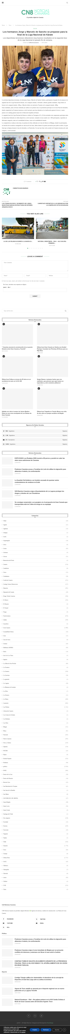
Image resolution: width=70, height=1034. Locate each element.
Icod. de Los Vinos (35, 655)
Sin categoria (35, 818)
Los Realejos (35, 719)
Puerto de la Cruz (35, 774)
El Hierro (35, 600)
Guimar (35, 643)
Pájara (35, 754)
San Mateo (35, 794)
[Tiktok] (41, 1015)
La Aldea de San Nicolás (35, 663)
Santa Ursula (35, 810)
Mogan (35, 727)
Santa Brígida (35, 802)
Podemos (35, 762)
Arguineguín (35, 540)
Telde (35, 841)
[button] (4, 233)
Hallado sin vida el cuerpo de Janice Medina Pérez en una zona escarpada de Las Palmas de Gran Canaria (16, 413)
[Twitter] (35, 1015)
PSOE (35, 770)
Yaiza (35, 889)
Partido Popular (35, 758)
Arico (35, 544)
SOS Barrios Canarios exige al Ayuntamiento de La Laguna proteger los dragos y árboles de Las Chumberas (39, 492)
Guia (35, 635)
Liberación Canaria (35, 711)
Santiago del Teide (35, 814)
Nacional (35, 734)
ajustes (23, 1032)
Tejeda (35, 838)
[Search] (67, 2)
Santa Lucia (35, 806)
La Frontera (35, 667)
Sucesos (35, 826)
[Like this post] (37, 181)
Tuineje (35, 853)
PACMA (35, 750)
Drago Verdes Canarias (35, 596)
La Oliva (35, 691)
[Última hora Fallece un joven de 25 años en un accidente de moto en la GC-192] (17, 366)
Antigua (35, 532)
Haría (35, 651)
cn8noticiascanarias (34, 42)
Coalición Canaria (35, 580)
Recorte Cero (35, 782)
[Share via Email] (44, 181)
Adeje (35, 520)
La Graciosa (35, 675)
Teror (10, 25)
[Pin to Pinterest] (42, 181)
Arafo (35, 536)
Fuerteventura (35, 616)
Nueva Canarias (35, 738)
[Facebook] (28, 1015)
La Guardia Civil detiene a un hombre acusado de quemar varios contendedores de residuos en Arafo (37, 481)
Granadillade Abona (35, 631)
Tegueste (35, 834)
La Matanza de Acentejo (35, 687)
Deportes (35, 588)
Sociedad (35, 822)
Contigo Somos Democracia (35, 584)
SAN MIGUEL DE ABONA (35, 798)
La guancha (35, 679)
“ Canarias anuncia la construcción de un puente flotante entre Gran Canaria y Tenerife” (17, 348)
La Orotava (35, 695)
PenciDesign (50, 1023)
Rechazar (46, 1030)
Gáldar (35, 620)
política (35, 766)
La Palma (35, 699)
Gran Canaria (35, 627)
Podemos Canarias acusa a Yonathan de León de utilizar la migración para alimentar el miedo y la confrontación (40, 470)
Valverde (35, 873)
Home (3, 25)
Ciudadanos (35, 576)
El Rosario (35, 604)
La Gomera (35, 671)
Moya (35, 731)
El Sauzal (35, 608)
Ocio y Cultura (35, 742)
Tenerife (35, 845)
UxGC (35, 861)
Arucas (35, 556)
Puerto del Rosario (35, 778)
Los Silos (35, 723)
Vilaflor (35, 881)
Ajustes (57, 1030)
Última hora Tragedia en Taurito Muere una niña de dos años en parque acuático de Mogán (52, 412)
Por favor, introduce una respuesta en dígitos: (15, 284)
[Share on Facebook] (39, 181)
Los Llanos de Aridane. (35, 715)
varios (35, 877)
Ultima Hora (35, 857)
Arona (35, 548)
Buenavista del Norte (35, 560)
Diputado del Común (35, 592)
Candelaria (35, 568)
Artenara (35, 552)
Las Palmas (35, 707)
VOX (35, 885)
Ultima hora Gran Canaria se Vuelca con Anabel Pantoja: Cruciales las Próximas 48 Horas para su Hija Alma (52, 348)
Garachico (35, 624)
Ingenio (35, 659)
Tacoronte (35, 830)
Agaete (35, 524)
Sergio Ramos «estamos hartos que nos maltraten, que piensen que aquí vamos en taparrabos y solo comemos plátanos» (50, 381)
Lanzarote (35, 703)
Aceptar (34, 1030)
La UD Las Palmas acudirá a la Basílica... (18, 241)
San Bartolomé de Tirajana (35, 786)
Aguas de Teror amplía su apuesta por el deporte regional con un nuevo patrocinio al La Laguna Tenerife (39, 989)
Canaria (35, 564)
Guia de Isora (35, 639)
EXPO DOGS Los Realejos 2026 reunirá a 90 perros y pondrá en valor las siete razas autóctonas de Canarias (40, 459)
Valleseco (35, 865)
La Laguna (35, 683)
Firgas (35, 612)
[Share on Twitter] (41, 181)
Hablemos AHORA (35, 647)
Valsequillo (35, 869)
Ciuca (35, 572)
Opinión (35, 746)
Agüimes (35, 528)
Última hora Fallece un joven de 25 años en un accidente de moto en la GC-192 (16, 380)
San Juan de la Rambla (35, 790)
